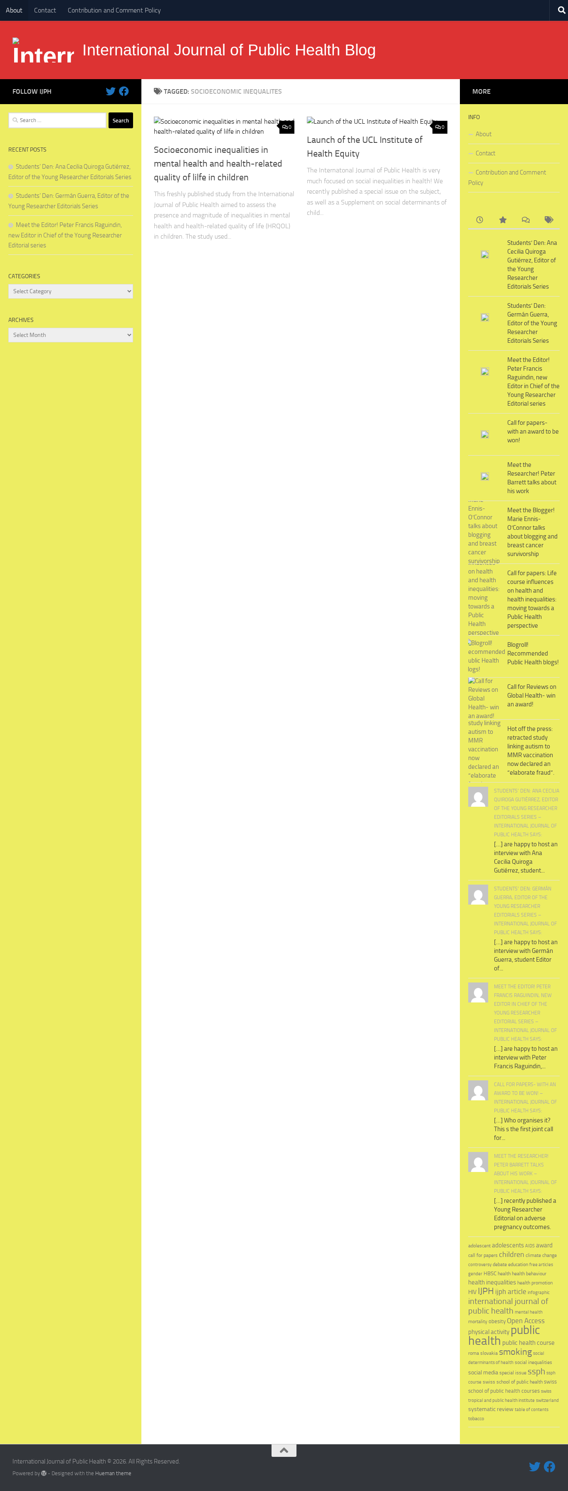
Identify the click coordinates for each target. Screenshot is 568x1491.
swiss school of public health (513, 1382)
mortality (477, 1321)
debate (500, 1264)
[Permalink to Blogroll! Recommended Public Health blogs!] (484, 656)
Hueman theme (113, 1473)
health (504, 1274)
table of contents (531, 1409)
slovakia (489, 1353)
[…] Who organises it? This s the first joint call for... (523, 1129)
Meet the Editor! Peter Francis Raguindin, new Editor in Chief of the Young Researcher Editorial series (65, 235)
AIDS (530, 1246)
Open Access (526, 1320)
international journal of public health (508, 1306)
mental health (529, 1312)
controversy (479, 1264)
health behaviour (529, 1273)
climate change (541, 1255)
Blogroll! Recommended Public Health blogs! (533, 653)
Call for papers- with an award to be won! (533, 431)
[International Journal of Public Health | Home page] (43, 49)
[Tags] (548, 220)
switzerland (547, 1400)
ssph (536, 1371)
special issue (512, 1373)
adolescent (479, 1245)
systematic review (491, 1409)
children (511, 1254)
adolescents (508, 1245)
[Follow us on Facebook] (124, 91)
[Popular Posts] (502, 220)
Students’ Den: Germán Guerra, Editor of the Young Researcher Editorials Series (532, 323)
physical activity (488, 1332)
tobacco (476, 1418)
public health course (528, 1342)
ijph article (510, 1292)
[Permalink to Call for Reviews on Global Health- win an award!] (484, 699)
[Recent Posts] (479, 220)
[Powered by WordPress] (44, 1473)
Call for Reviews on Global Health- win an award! (531, 695)
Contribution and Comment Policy (114, 10)
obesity (497, 1321)
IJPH (486, 1291)
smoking (515, 1351)
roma (473, 1353)
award (544, 1245)
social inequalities (533, 1362)
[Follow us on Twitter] (111, 91)
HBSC (490, 1273)
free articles (541, 1264)
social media (483, 1372)
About (14, 10)
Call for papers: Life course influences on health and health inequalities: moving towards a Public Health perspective (532, 599)
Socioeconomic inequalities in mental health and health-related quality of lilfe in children (218, 164)
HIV (472, 1292)
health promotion (535, 1282)
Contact (45, 10)
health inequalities (492, 1282)
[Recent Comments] (525, 220)
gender (475, 1274)
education (518, 1264)
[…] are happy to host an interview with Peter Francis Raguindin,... (526, 1057)
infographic (539, 1292)
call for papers (483, 1255)
